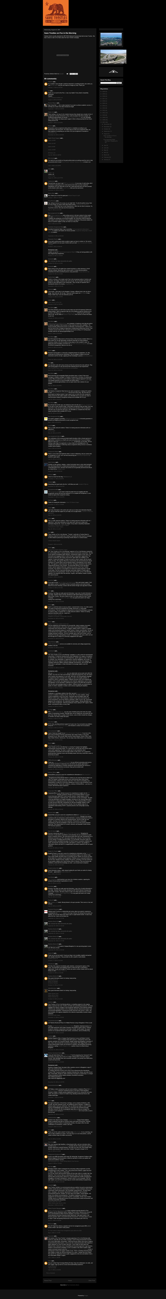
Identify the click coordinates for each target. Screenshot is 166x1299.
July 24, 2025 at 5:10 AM (54, 1151)
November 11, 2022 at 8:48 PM (56, 478)
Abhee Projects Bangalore (55, 1208)
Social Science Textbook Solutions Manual (73, 162)
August (106, 133)
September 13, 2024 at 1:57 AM (56, 918)
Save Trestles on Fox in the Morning (109, 136)
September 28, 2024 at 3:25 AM (56, 925)
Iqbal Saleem (51, 462)
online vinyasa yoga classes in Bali (57, 1203)
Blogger (86, 1295)
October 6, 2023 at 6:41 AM (55, 544)
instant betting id (52, 1266)
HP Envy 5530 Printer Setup (60, 725)
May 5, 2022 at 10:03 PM (54, 422)
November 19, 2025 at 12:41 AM (56, 1182)
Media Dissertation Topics (85, 380)
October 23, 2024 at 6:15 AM (55, 999)
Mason (50, 621)
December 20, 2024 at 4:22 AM (56, 1114)
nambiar (50, 1036)
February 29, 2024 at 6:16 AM (55, 828)
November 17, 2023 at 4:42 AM (56, 601)
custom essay (66, 188)
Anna (49, 1130)
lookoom (50, 474)
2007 (103, 122)
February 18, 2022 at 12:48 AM (56, 318)
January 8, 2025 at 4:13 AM (55, 1126)
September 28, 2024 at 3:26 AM (56, 933)
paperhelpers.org (52, 132)
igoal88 (50, 425)
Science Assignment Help (83, 693)
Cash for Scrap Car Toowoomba (62, 762)
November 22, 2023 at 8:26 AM (56, 638)
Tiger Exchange (52, 1267)
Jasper (50, 507)
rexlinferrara (51, 963)
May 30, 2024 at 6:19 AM (54, 897)
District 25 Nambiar (53, 981)
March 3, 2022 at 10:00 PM (55, 333)
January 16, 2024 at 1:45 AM (55, 687)
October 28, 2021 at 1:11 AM (55, 263)
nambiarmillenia (52, 1117)
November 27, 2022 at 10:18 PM (56, 497)
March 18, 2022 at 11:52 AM (55, 359)
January (106, 159)
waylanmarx (51, 181)
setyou (50, 300)
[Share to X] (74, 74)
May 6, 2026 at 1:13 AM (54, 1232)
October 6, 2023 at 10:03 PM (55, 577)
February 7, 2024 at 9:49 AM (55, 740)
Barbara (50, 126)
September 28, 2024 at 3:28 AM (56, 950)
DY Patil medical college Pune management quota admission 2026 (65, 1230)
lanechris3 (51, 580)
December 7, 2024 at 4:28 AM (55, 1097)
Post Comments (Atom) (73, 1285)
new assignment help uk (54, 436)
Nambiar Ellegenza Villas (64, 1046)
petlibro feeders (77, 1132)
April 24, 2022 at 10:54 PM (54, 399)
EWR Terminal (67, 1055)
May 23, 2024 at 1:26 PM (54, 883)
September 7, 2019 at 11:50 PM (56, 108)
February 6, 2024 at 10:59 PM (55, 727)
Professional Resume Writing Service (57, 323)
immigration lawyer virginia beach (62, 893)
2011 (103, 112)
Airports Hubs (52, 812)
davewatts (50, 259)
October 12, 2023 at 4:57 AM (55, 587)
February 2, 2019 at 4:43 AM (55, 87)
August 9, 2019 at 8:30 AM (55, 99)
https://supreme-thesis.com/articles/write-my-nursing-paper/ (63, 368)
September (107, 131)
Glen (49, 591)
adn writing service (87, 355)
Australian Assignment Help (55, 227)
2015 (103, 103)
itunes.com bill (51, 143)
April (105, 152)
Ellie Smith (51, 158)
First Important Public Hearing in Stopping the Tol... (110, 141)
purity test (60, 913)
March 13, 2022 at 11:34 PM (55, 347)
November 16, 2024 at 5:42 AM (56, 1049)
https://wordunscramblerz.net (55, 97)
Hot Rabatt (83, 293)
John (49, 169)
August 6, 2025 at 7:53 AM (55, 1163)
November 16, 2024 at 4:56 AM (56, 1032)
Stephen (50, 81)
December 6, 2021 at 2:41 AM (55, 286)
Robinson (50, 1223)
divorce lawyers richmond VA (70, 1110)
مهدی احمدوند (51, 175)
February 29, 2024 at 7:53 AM (55, 848)
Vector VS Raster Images (72, 502)
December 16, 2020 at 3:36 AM (56, 190)
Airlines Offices (52, 772)
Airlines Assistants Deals (54, 1053)
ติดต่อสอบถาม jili (67, 476)
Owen (49, 1100)
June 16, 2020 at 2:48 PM (54, 155)
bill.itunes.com (51, 152)
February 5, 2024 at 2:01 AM (55, 718)
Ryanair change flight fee (57, 711)
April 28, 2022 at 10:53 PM (54, 413)
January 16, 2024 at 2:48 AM (55, 706)
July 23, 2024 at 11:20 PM (54, 906)
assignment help (69, 284)
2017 (103, 98)
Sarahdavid (51, 651)
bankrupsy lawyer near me (54, 745)
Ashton (50, 350)
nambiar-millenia (72, 1119)
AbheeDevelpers (52, 988)
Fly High (50, 709)
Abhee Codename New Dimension (56, 1210)
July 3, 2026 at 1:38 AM (54, 1257)
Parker (50, 547)
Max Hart (50, 1166)
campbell (50, 1185)
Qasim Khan (51, 193)
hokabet (50, 482)
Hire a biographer (52, 879)
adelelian (50, 1002)
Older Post (91, 1280)
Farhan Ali (51, 900)
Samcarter (51, 1236)
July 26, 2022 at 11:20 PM (54, 459)
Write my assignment (86, 404)
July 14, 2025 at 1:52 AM (54, 1139)
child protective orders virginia (55, 526)
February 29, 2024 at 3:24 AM (55, 787)
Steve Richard (52, 642)
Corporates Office (52, 791)
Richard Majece (52, 103)
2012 (103, 110)
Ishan (49, 1260)
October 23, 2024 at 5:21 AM (55, 985)
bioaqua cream (61, 469)
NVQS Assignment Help (63, 1145)
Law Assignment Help (58, 217)
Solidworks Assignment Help (72, 418)
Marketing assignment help (83, 455)
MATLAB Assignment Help (59, 673)
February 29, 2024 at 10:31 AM (56, 865)
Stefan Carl (51, 112)
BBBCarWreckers (52, 760)
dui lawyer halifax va (61, 970)
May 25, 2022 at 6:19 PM (54, 433)
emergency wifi (54, 902)
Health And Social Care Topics (66, 441)
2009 (103, 117)
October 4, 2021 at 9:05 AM (55, 246)
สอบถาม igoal (51, 430)
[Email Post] (67, 73)
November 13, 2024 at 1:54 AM (56, 1017)
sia (49, 90)
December (107, 124)
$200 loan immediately (69, 183)
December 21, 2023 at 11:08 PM (56, 667)
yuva (49, 532)
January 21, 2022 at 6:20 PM (55, 296)
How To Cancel (52, 831)
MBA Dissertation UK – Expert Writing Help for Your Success (63, 1161)
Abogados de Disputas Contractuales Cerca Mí (60, 616)
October (106, 129)
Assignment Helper (53, 451)
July (105, 145)
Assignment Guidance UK (55, 1154)
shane (49, 518)
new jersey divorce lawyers (55, 653)
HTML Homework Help (53, 644)
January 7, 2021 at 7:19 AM (55, 197)
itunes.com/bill (51, 140)
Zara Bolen (51, 307)
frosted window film (53, 868)
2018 (103, 96)
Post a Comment (50, 1273)
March (106, 155)
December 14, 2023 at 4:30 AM (56, 647)
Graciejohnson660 (53, 489)
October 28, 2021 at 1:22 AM (55, 274)
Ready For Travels (53, 851)
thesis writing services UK (74, 117)
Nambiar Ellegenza (53, 1039)
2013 (103, 108)
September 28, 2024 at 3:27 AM (56, 940)
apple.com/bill (51, 146)
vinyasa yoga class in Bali (54, 1201)
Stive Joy (50, 1142)
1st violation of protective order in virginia (58, 525)
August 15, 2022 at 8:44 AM (55, 471)
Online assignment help (56, 215)
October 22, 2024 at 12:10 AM (55, 972)
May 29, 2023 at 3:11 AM (54, 529)
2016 (103, 101)
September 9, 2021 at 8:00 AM (55, 236)
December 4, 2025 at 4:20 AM (55, 1205)
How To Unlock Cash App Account (66, 582)
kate (49, 362)
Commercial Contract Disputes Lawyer (57, 549)
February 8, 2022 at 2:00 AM (55, 304)
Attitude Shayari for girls (74, 195)
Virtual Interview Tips (84, 271)
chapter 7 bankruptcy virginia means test (58, 624)
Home (70, 1280)
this (57, 105)
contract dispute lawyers (54, 540)
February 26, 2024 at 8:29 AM (55, 769)
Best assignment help (54, 213)
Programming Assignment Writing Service (80, 1172)
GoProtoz (50, 500)
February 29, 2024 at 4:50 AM (55, 809)
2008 (103, 119)
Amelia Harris (51, 277)
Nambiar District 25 (53, 921)
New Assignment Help (54, 416)
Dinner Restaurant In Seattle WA (73, 733)
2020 (103, 91)
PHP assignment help (53, 491)
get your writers (54, 85)
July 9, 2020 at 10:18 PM (54, 165)
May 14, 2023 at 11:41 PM (54, 515)
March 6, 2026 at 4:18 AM (54, 1220)
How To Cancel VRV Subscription (71, 833)
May (105, 150)
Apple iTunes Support (54, 138)
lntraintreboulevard (53, 1020)
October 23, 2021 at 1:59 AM (55, 255)
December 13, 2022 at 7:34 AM (56, 504)
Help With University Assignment (78, 343)
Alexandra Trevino (53, 239)
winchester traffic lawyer (54, 1015)
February (106, 157)
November (107, 126)
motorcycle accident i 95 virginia (62, 597)
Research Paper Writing (69, 314)
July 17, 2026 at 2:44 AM (54, 1269)
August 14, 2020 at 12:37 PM (55, 178)
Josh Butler (51, 877)
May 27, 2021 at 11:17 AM (54, 210)
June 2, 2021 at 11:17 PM (54, 223)
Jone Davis (51, 722)
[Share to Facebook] (75, 74)
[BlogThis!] (72, 74)
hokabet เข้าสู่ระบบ (83, 484)
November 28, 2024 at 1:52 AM (56, 1062)
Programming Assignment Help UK (67, 252)
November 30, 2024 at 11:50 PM (56, 1082)
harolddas (51, 886)
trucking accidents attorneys (55, 614)
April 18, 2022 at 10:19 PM (54, 385)
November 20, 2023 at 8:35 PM (56, 618)
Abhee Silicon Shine (53, 995)
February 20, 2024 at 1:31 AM (55, 757)
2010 (103, 115)
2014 (103, 105)
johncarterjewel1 (52, 731)
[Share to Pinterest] (77, 74)
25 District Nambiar (53, 983)
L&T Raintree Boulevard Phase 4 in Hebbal (63, 1026)
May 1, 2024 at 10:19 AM (54, 874)
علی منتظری (51, 172)
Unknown (50, 289)
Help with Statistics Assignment (60, 392)
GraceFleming (52, 201)
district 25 (50, 953)
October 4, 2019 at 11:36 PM (55, 122)
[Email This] (70, 74)
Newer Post (47, 1280)
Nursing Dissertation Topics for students (77, 1249)
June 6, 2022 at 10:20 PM (54, 448)
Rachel (50, 743)
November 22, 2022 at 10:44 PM (56, 486)
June (105, 147)
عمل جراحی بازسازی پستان (55, 302)
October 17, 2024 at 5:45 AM (55, 960)
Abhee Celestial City (53, 996)
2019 (103, 94)
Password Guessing (53, 909)
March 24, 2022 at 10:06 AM (55, 370)
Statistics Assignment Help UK (69, 313)
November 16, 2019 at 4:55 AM (56, 134)
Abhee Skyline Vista (53, 993)
